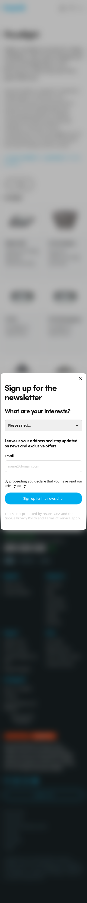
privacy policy (15, 485)
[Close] (81, 379)
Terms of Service (58, 518)
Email (9, 455)
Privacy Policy (26, 518)
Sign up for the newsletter (43, 498)
